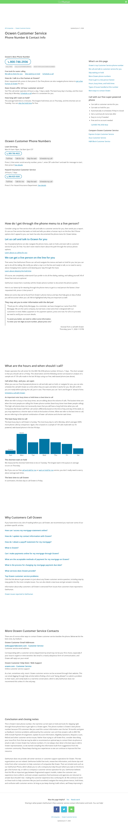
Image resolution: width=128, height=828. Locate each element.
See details (19, 165)
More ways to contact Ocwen (99, 91)
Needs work (75, 800)
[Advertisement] (44, 122)
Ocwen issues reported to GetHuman (19, 594)
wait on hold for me (46, 470)
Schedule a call (48, 74)
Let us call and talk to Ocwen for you (26, 239)
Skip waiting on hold (32, 74)
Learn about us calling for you (16, 253)
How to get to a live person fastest (101, 80)
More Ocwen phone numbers (100, 76)
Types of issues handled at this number (103, 87)
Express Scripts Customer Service (101, 134)
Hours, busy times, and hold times (101, 83)
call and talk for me (29, 470)
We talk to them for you (14, 74)
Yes (68, 800)
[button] (126, 2)
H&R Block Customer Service (99, 141)
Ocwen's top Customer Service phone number (106, 65)
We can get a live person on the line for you (30, 257)
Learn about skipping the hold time (18, 271)
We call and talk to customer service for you (105, 69)
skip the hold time (25, 103)
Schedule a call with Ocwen (15, 393)
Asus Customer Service (97, 138)
